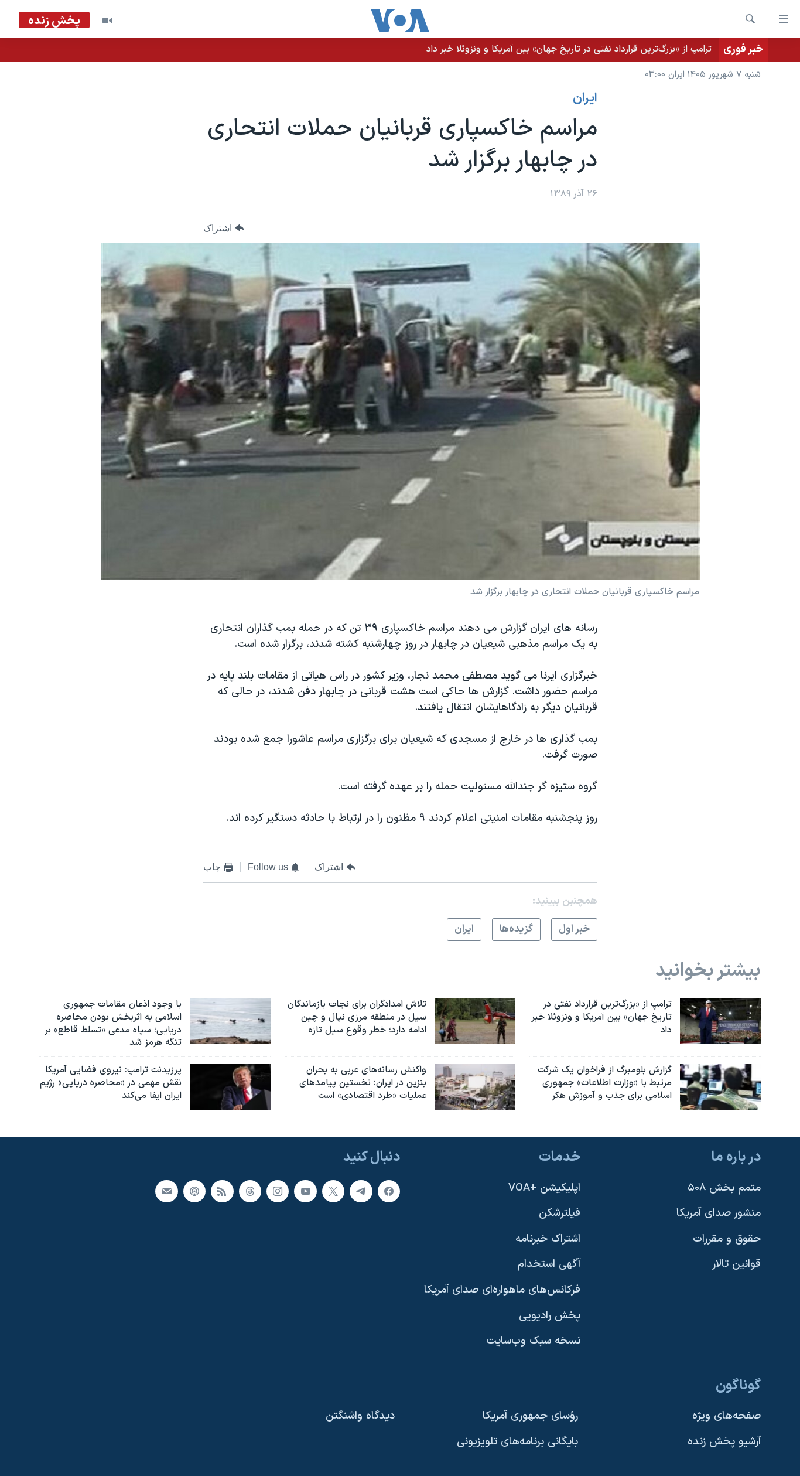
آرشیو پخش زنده (724, 1442)
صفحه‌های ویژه (726, 1416)
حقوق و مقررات (727, 1239)
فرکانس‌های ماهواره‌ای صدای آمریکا (502, 1290)
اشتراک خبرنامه (547, 1239)
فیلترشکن (559, 1213)
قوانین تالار (736, 1264)
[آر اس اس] (222, 1191)
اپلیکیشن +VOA (544, 1187)
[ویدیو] (107, 20)
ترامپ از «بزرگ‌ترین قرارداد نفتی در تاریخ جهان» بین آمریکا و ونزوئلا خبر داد (569, 49)
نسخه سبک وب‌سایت (533, 1341)
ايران (585, 98)
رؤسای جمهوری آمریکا (530, 1416)
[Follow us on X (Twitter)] (333, 1191)
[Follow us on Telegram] (361, 1191)
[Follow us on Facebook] (389, 1191)
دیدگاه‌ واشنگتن (360, 1416)
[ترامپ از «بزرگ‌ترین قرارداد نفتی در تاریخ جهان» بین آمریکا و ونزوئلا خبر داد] (720, 1021)
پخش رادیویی (549, 1316)
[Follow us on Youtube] (305, 1191)
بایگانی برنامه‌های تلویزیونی (517, 1442)
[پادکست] (194, 1191)
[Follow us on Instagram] (277, 1191)
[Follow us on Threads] (250, 1191)
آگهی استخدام (549, 1264)
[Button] (223, 228)
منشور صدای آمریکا (718, 1213)
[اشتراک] (166, 1191)
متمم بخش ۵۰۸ (724, 1187)
